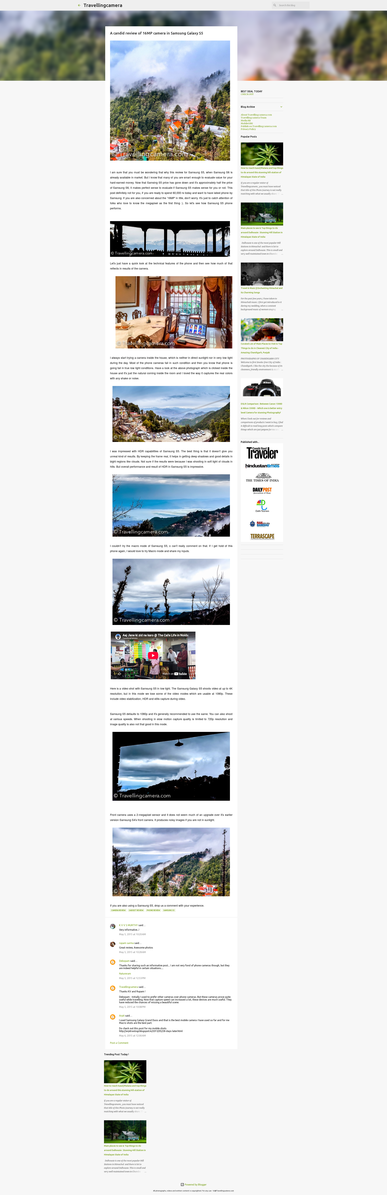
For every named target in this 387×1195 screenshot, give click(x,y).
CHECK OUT (247, 94)
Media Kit (246, 120)
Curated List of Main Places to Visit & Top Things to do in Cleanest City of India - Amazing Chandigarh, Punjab (261, 348)
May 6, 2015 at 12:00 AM (132, 1035)
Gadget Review (136, 910)
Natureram (125, 973)
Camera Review (118, 910)
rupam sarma (126, 943)
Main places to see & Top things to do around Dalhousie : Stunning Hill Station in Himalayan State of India (125, 1150)
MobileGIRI (247, 123)
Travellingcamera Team (253, 117)
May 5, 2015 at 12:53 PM (132, 978)
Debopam (124, 961)
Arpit (122, 1015)
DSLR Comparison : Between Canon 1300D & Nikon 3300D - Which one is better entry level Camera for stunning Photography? (261, 408)
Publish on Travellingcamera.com (259, 126)
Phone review (153, 910)
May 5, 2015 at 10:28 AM (132, 952)
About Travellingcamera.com (256, 114)
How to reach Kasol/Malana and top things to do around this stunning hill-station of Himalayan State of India (125, 1090)
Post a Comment (119, 1042)
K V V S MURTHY (128, 925)
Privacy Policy (248, 129)
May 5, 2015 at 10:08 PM (132, 1006)
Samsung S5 (168, 910)
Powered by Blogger (195, 1184)
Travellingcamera (102, 5)
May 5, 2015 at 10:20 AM (132, 934)
